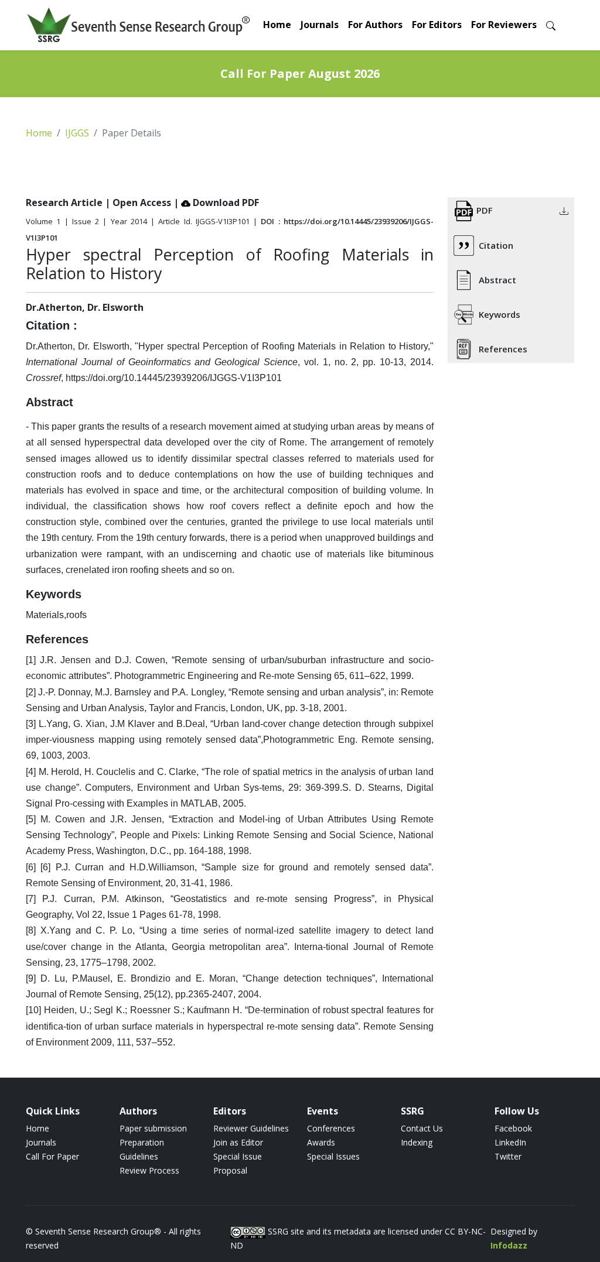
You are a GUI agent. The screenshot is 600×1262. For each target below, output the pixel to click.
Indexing (416, 1142)
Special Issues (333, 1156)
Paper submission (153, 1128)
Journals (320, 24)
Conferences (331, 1128)
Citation (496, 245)
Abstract (497, 280)
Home (277, 24)
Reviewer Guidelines (251, 1128)
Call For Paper (52, 1156)
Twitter (508, 1156)
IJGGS (77, 132)
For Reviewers (504, 24)
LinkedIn (510, 1142)
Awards (321, 1142)
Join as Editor (238, 1142)
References (503, 349)
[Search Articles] (550, 25)
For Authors (375, 24)
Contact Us (422, 1128)
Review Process (149, 1170)
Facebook (513, 1128)
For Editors (437, 24)
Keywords (499, 314)
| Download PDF (216, 202)
